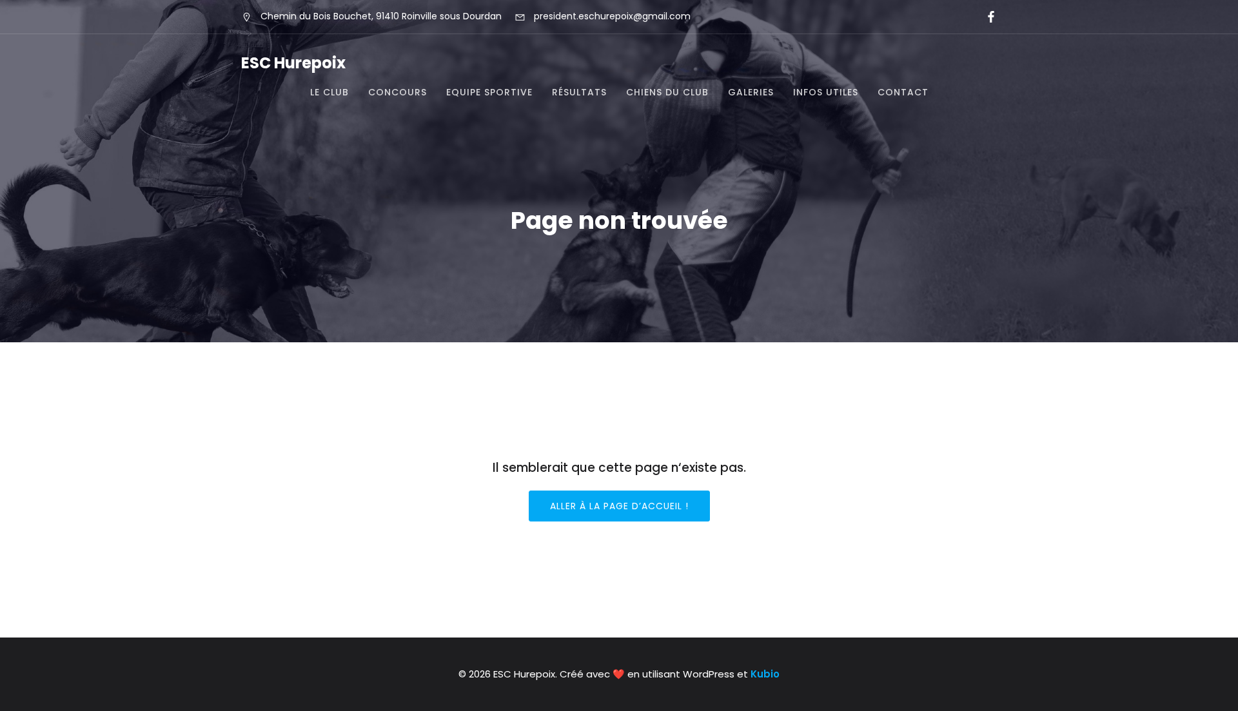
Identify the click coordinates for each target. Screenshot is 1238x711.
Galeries (751, 92)
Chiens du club (667, 92)
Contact (903, 92)
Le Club (329, 92)
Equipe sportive (489, 92)
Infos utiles (825, 92)
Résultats (579, 92)
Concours (397, 92)
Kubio (765, 674)
